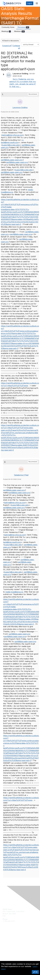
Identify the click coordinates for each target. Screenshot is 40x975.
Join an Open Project (10, 939)
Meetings (6, 31)
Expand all (6, 46)
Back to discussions (11, 41)
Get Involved (7, 936)
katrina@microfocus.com (12, 135)
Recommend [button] (33, 94)
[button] (4, 74)
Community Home (8, 27)
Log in (29, 3)
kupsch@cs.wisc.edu (10, 145)
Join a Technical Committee (13, 942)
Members (19, 31)
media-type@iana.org (14, 592)
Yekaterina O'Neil (21, 475)
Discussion (23, 27)
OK (36, 972)
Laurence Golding (20, 107)
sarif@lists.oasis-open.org (11, 160)
